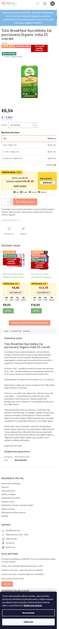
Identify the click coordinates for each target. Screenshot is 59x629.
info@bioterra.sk (13, 530)
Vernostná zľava (8, 490)
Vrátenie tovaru (8, 501)
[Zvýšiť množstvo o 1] (11, 200)
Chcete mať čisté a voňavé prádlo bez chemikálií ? (22, 574)
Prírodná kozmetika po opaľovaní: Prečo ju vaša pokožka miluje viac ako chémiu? (28, 560)
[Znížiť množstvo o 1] (11, 203)
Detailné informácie (9, 220)
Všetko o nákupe (8, 494)
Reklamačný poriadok (10, 498)
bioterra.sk (10, 547)
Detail (8, 311)
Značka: (13, 56)
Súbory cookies (8, 509)
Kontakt (4, 516)
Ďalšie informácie (33, 605)
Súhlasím (28, 622)
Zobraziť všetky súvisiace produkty (29, 323)
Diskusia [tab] (26, 331)
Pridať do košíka (27, 202)
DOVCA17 (47, 182)
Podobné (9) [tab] (16, 331)
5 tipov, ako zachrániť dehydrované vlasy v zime (22, 566)
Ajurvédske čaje (22, 456)
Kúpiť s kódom (20, 186)
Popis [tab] (6, 331)
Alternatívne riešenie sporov (13, 512)
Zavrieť (29, 228)
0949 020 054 (11, 538)
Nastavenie (28, 612)
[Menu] (52, 3)
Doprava (5, 487)
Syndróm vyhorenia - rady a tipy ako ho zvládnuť (22, 570)
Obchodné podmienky (10, 483)
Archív (7, 584)
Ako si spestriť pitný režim (12, 578)
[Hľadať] (37, 3)
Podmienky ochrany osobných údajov (17, 505)
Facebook (10, 543)
